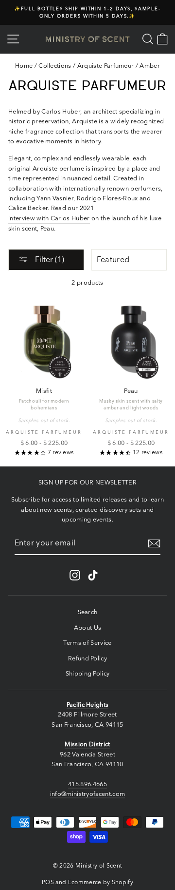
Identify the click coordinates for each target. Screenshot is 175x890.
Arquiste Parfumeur (105, 65)
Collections (54, 65)
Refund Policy (87, 658)
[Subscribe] (154, 543)
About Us (88, 627)
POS (48, 882)
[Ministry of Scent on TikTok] (93, 575)
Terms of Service (87, 642)
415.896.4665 (87, 784)
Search (88, 612)
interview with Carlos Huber (49, 218)
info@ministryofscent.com (87, 793)
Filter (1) (48, 259)
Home (24, 65)
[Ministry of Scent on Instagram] (75, 575)
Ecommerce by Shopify (100, 882)
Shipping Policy (88, 673)
